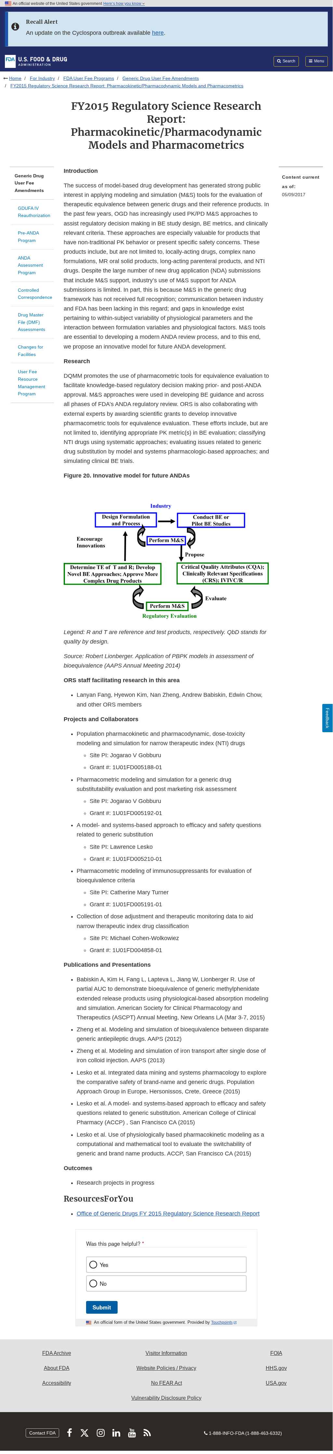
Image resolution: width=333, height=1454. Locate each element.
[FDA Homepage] (36, 61)
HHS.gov (276, 1368)
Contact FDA (42, 1432)
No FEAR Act (166, 1383)
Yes (104, 1265)
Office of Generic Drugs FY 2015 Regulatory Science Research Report (168, 1213)
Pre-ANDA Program (28, 236)
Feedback (327, 718)
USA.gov (276, 1383)
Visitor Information (166, 1353)
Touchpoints (222, 1322)
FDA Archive (56, 1353)
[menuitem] (301, 187)
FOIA (276, 1353)
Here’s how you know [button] (122, 3)
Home (15, 78)
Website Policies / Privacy (166, 1368)
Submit (102, 1307)
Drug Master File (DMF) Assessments (31, 322)
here (158, 33)
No (103, 1283)
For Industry (42, 78)
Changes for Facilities (30, 350)
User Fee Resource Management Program (31, 382)
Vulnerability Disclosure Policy (166, 1398)
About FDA (57, 1368)
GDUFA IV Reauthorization (34, 212)
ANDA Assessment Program (30, 265)
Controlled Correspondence (35, 293)
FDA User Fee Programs (88, 78)
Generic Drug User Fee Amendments (160, 78)
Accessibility (56, 1383)
